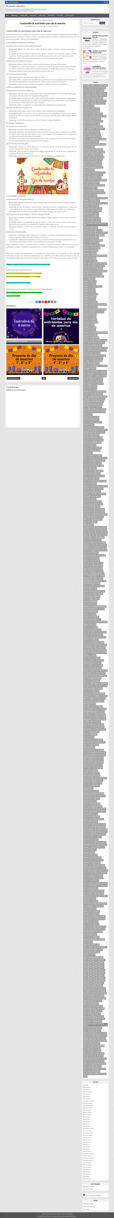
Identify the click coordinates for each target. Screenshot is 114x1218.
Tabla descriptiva (96, 1014)
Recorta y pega (99, 903)
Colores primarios (98, 240)
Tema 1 (92, 1038)
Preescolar (97, 816)
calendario (104, 198)
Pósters (104, 811)
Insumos (97, 617)
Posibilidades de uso (96, 811)
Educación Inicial (87, 437)
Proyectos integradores (89, 885)
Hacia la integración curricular (90, 594)
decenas (100, 361)
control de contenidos (95, 271)
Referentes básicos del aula (89, 909)
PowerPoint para (94, 814)
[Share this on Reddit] (52, 302)
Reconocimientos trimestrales (90, 901)
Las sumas (104, 645)
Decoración (91, 363)
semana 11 (91, 962)
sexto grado (103, 998)
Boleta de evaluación (88, 188)
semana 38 (97, 980)
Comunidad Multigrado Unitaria (90, 250)
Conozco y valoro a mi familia (90, 261)
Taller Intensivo (101, 1019)
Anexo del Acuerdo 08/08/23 (89, 134)
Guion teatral (93, 588)
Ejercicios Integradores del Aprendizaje (92, 455)
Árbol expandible (87, 152)
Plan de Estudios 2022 (88, 786)
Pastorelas (86, 768)
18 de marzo (94, 88)
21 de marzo (92, 90)
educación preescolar (88, 440)
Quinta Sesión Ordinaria (98, 891)
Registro (97, 914)
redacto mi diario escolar (97, 906)
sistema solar (86, 1008)
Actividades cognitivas (100, 101)
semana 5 (102, 983)
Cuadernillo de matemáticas (89, 297)
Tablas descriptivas (88, 1019)
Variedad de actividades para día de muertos (59, 342)
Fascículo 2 (104, 530)
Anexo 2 (85, 131)
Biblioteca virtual (96, 180)
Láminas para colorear (88, 640)
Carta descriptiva (87, 221)
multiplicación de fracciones (90, 716)
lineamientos (86, 663)
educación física (87, 435)
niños (103, 727)
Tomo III (85, 1058)
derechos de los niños (88, 366)
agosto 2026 (87, 1178)
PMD (96, 804)
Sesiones (104, 993)
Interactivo (98, 619)
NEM (100, 727)
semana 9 (101, 985)
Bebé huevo (85, 177)
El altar (105, 458)
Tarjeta (94, 1030)
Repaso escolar (101, 919)
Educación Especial (100, 432)
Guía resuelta (86, 588)
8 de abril (85, 98)
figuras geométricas (88, 563)
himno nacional (86, 596)
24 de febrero (86, 96)
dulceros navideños (88, 430)
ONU (84, 757)
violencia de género (101, 1074)
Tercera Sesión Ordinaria (98, 1046)
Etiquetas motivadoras (88, 506)
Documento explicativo (88, 425)
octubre (85, 755)
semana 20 (101, 967)
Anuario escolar (97, 136)
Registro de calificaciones (89, 916)
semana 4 (85, 983)
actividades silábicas (88, 116)
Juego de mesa (98, 629)
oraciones (88, 757)
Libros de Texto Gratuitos (97, 660)
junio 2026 (86, 1174)
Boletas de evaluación (88, 190)
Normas (93, 732)
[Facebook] (105, 2)
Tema (84, 1038)
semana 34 (97, 978)
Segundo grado (23, 15)
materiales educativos (88, 693)
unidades (95, 1069)
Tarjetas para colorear (88, 1035)
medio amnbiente (95, 701)
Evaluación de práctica (88, 509)
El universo (93, 468)
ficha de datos (86, 540)
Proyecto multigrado (88, 878)
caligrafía (99, 208)
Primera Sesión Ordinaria (89, 832)
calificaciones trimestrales (89, 208)
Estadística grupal (98, 489)
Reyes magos (86, 934)
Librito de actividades (88, 652)
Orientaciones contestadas (97, 760)
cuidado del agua (87, 353)
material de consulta (102, 686)
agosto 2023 (87, 1098)
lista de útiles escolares (97, 665)
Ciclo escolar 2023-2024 (89, 233)
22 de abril (85, 93)
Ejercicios (93, 445)
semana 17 (102, 965)
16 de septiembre (87, 88)
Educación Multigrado (97, 437)
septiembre (86, 991)
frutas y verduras (100, 576)
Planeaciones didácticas (89, 798)
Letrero (90, 650)
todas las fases (87, 1053)
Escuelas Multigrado (88, 481)
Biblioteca (98, 177)
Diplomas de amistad (93, 404)
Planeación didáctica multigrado (91, 791)
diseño (103, 412)
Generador (85, 581)
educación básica (91, 432)
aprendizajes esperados (88, 147)
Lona (97, 668)
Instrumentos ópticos (88, 617)
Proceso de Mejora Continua (99, 834)
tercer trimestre (87, 1046)
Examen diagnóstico (97, 519)
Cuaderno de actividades (89, 332)
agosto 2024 (87, 1126)
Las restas (92, 645)
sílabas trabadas (98, 1001)
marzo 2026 (87, 1167)
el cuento (97, 460)
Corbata (85, 273)
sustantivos (99, 1011)
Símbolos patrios (87, 1003)
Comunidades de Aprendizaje (89, 253)
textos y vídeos (96, 1048)
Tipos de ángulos (87, 1051)
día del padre (86, 386)
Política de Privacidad (89, 1206)
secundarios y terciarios (89, 955)
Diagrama (100, 394)
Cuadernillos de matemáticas (90, 320)
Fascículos (104, 532)
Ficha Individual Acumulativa (89, 545)
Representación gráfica (100, 926)
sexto (97, 998)
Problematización (87, 834)
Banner (91, 167)
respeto (97, 929)
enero (97, 471)
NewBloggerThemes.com (69, 1216)
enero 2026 (87, 1162)
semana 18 (85, 967)
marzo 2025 (87, 1142)
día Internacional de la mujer (90, 389)
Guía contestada (102, 581)
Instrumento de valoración (89, 614)
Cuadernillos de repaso (88, 325)
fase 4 (98, 535)
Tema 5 (88, 1040)
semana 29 (85, 975)
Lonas (100, 668)
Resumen (85, 932)
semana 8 (95, 985)
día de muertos (49, 20)
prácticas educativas (88, 816)
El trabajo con (86, 468)
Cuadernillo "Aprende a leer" (89, 281)
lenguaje (103, 647)
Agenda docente (87, 121)
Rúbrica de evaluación (88, 939)
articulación (90, 154)
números (101, 739)
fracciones (97, 573)
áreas (103, 152)
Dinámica (85, 402)
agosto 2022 (86, 1087)
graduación (91, 581)
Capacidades (86, 213)
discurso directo (87, 412)
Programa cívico (103, 845)
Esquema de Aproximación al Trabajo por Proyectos (95, 486)
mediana (103, 693)
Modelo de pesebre (100, 711)
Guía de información (87, 583)
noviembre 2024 (88, 1133)
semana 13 (101, 962)
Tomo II (101, 1056)
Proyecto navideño (98, 878)
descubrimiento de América (89, 368)
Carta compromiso (87, 218)
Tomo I (97, 1056)
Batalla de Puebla (99, 175)
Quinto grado (51, 15)
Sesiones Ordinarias (88, 996)
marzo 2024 (87, 1114)
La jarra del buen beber (88, 637)
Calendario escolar (87, 203)
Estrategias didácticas (95, 496)
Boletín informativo (99, 190)
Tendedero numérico (88, 1043)
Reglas (84, 919)
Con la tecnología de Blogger (93, 1195)
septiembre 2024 (88, 1128)
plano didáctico (87, 801)
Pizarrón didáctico (87, 781)
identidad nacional (87, 601)
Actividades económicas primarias (91, 111)
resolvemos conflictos (88, 929)
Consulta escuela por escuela (90, 268)
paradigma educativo (88, 765)
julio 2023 (86, 1096)
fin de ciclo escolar (98, 563)
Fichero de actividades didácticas (91, 558)
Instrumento (95, 612)
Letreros (95, 650)
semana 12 (96, 962)
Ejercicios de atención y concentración (92, 448)
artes (84, 154)
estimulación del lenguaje (89, 494)
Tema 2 (100, 1038)
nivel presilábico (102, 729)
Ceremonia (95, 227)
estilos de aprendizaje (88, 491)
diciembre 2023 (88, 1108)
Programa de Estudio (100, 847)
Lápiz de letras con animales (90, 642)
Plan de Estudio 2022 (88, 783)
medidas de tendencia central (98, 699)
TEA (96, 1035)
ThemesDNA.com (47, 1216)
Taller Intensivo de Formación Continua (92, 1021)
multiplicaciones (102, 716)
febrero (102, 537)
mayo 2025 (86, 1146)
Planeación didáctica (88, 788)
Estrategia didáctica (101, 494)
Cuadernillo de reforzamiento (90, 302)
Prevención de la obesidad (100, 824)
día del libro (86, 384)
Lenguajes (85, 650)
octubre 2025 (87, 1155)
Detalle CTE (99, 371)
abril (102, 98)
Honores (98, 596)
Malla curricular (87, 678)
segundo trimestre (87, 960)
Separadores (102, 988)
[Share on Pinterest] (46, 302)
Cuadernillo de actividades (39, 20)
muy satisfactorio (96, 722)
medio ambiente (86, 701)
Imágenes (95, 601)
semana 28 (102, 973)
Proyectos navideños (88, 888)
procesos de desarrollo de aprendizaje (92, 837)
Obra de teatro (101, 742)
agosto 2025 (87, 1151)
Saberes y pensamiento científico (91, 947)
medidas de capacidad (102, 696)
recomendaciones (100, 893)
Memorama (85, 704)
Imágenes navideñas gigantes (90, 604)
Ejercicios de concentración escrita (91, 450)
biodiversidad (91, 183)
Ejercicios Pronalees (88, 458)
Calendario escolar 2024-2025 (100, 203)
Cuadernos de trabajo (102, 340)
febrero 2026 (87, 1165)
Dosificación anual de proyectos (91, 427)
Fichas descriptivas (88, 550)
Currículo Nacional (100, 355)
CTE (103, 276)
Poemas (95, 806)
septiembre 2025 (88, 1153)
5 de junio (99, 96)
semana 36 (85, 980)
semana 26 (91, 973)
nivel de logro (93, 729)
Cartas (94, 221)
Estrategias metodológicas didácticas (92, 501)
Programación (97, 862)
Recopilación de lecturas (89, 903)
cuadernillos (86, 312)
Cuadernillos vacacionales (89, 330)
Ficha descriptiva (87, 542)
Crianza (100, 273)
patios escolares (93, 768)
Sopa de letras (86, 1011)
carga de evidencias (94, 213)
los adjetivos (104, 670)
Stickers (93, 1011)
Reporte (85, 921)
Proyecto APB (104, 870)
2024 (88, 90)
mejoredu (102, 701)
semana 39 (102, 980)
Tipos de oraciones (96, 1051)
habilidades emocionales (89, 591)
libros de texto (87, 660)
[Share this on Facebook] (40, 302)
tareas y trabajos (87, 1030)
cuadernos (96, 337)
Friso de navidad (87, 576)
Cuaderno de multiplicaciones (90, 335)
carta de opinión (97, 218)
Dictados (91, 399)
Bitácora (97, 183)
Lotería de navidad (92, 676)
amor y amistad (87, 129)
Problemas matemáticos (101, 832)
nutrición (95, 742)
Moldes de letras (92, 714)
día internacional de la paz (89, 391)
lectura (93, 647)
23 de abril (98, 93)
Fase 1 (87, 535)
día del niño (100, 384)
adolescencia (86, 119)
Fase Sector (93, 537)
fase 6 (105, 535)
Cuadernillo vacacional (100, 309)
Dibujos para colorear (102, 396)
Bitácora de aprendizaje (88, 185)
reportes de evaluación (88, 926)
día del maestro (93, 384)
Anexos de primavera (88, 136)
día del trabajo (93, 386)
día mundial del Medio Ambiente (90, 394)
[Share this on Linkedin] (49, 302)
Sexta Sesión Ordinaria (99, 996)
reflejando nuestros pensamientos (91, 911)
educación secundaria (88, 443)
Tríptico (99, 1066)
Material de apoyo (92, 686)
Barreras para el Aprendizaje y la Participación (94, 172)
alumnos (100, 126)
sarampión (92, 949)
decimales (85, 363)
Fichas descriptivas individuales (90, 553)
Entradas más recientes (13, 378)
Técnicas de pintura (102, 1035)
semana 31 (102, 975)
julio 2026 (86, 1176)
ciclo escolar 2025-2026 (89, 235)
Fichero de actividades (100, 555)
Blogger (71, 1214)
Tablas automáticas (88, 1016)
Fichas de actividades (92, 547)
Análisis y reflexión (95, 129)
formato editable (87, 571)
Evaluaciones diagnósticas (101, 514)
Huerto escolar (87, 599)
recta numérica (86, 906)
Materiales (96, 691)
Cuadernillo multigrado (88, 309)
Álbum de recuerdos (88, 124)
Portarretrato (86, 811)
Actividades (92, 101)
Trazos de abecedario (88, 1066)
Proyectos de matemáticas (89, 883)
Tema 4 (84, 1040)
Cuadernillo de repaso (88, 304)
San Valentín (86, 949)
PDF (101, 768)
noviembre (94, 734)
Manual (99, 678)
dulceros (101, 427)
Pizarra (95, 778)
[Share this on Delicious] (55, 302)
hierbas (101, 594)
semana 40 (90, 983)
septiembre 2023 (88, 1101)
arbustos (99, 152)
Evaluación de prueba (100, 509)
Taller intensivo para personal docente (92, 1028)
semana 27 (97, 973)
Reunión (90, 932)
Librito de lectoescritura (100, 652)
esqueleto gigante (87, 483)
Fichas (84, 547)
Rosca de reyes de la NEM (89, 937)
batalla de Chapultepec (88, 175)
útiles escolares (102, 1069)
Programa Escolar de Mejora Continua (92, 857)
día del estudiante (87, 381)
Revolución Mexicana (97, 932)
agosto (101, 121)
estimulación (98, 491)
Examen (90, 517)
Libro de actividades (91, 655)
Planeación (97, 786)
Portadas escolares (88, 809)
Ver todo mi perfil (87, 1189)
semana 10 (85, 962)
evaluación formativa (100, 512)
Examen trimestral (87, 522)
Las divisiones (100, 642)
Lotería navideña (100, 676)
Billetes (85, 183)
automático (99, 160)
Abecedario (97, 98)
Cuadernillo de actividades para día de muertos (43, 23)
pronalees (91, 868)
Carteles (99, 221)
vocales (85, 1076)
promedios (85, 868)
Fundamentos (86, 578)
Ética (96, 504)
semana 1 (103, 960)
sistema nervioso (99, 1006)
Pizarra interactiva (102, 778)
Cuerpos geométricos (88, 350)
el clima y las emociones (89, 460)
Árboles (94, 152)
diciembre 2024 (88, 1135)
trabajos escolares (88, 1063)
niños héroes (86, 729)
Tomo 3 (89, 1056)
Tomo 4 (93, 1056)
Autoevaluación (100, 157)
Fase (84, 535)
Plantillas (94, 801)
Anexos (98, 134)
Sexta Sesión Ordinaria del (89, 998)
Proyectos (96, 880)
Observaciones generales (89, 747)
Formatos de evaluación (97, 571)
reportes (97, 924)
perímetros (96, 773)
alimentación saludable (88, 126)
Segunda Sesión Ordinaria (89, 957)
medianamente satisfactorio (89, 696)
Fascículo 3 (86, 532)
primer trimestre (95, 829)
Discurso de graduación (100, 409)
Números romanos (87, 742)
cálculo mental (97, 198)
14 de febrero (104, 85)
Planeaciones (86, 796)
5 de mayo (104, 96)
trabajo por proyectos (100, 1058)
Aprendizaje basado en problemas (91, 144)
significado (86, 1001)
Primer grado (14, 15)
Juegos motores (96, 632)
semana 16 (96, 965)
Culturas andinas (96, 353)
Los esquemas (86, 673)
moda (94, 711)
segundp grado (96, 960)
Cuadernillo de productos (89, 299)
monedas (98, 714)
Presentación (86, 821)
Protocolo (92, 870)
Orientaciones (86, 760)
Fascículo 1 (97, 530)
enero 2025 (87, 1137)
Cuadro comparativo (88, 343)
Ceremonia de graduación (89, 230)
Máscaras (98, 683)
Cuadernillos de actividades (89, 314)
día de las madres (102, 376)
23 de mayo (104, 93)
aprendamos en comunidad (100, 139)
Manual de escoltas (87, 681)
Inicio (7, 15)
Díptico (100, 404)
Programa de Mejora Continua (90, 855)
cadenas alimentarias (100, 193)
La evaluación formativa (97, 635)
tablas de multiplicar (99, 1016)
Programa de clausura (88, 847)
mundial (85, 719)
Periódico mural (87, 775)
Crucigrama (98, 276)
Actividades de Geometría (89, 103)
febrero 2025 (87, 1139)
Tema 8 (100, 1040)
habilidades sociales (100, 591)
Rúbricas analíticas (88, 942)
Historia (93, 596)
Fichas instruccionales (88, 555)
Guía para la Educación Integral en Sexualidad (93, 586)
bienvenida (104, 180)
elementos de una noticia (89, 471)
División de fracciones (88, 419)
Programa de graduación (89, 852)
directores (86, 409)
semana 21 (85, 970)
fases (98, 537)
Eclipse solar (99, 430)
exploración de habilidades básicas (91, 527)
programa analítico (93, 845)
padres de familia (99, 763)
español (96, 481)
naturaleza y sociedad (88, 727)
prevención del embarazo (89, 827)
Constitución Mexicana (99, 266)
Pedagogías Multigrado (88, 770)
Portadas (100, 806)
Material (85, 686)
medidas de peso (87, 699)
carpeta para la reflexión (89, 216)
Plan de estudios (98, 783)
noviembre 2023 (88, 1105)
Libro (84, 655)
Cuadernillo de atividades (89, 289)
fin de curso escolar (88, 565)
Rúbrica (97, 937)
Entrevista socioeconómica (89, 476)
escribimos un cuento (88, 478)
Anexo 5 (98, 131)
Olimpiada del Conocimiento (99, 755)
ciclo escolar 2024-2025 (101, 233)
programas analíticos (88, 865)
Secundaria (97, 952)
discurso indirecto (96, 412)
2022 (84, 90)
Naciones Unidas (87, 724)
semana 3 (91, 975)
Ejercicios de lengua (88, 453)
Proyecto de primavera (101, 873)
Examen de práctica (87, 519)
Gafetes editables (99, 578)
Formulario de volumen (88, 573)
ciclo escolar (99, 230)
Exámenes (95, 522)
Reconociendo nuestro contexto (91, 896)
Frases (102, 573)
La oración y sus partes (100, 637)
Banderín (99, 165)
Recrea (105, 903)
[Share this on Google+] (43, 302)
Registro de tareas (100, 916)
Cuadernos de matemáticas (89, 340)
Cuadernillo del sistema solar (90, 307)
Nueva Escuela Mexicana (88, 737)
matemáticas (104, 683)
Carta (97, 216)
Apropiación (100, 149)
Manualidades (96, 681)
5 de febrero (93, 96)
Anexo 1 (102, 129)
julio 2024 (86, 1124)
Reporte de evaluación (93, 921)
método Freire (92, 704)
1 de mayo (85, 85)
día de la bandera (87, 373)
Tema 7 (96, 1040)
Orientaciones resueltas (89, 763)
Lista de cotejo (86, 665)
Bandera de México (87, 162)
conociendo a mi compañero (89, 258)
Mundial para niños (101, 719)
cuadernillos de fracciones (89, 317)
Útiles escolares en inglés (89, 1071)
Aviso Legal (86, 1209)
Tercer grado (33, 15)
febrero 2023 (87, 1091)
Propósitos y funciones (100, 868)
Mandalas (94, 678)
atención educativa (98, 154)
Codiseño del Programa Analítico (91, 238)
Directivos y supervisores (95, 407)
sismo (97, 1003)
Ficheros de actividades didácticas (91, 560)
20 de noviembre (102, 88)
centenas (90, 227)
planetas (98, 798)
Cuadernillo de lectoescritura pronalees (99, 67)
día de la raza (86, 376)
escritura (96, 478)
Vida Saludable (86, 1074)
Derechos (97, 363)
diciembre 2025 (88, 1160)
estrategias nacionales (88, 504)
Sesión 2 (85, 993)
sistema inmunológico (88, 1006)
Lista (100, 663)
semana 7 (90, 985)
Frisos (93, 576)
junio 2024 (86, 1121)
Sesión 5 (99, 993)
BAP (93, 170)
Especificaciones (102, 481)
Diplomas (85, 404)
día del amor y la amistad (97, 378)
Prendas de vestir (99, 819)
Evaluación (97, 506)
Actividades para (98, 113)
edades (84, 432)
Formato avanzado (98, 568)
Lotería (85, 676)
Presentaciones (94, 821)
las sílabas (98, 645)
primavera (103, 827)
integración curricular (88, 619)
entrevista (97, 473)
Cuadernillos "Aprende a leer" (97, 312)
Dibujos (94, 396)
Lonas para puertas (87, 670)
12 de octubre (97, 85)
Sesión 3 (90, 993)
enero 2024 (87, 1110)
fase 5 (102, 535)
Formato (101, 565)
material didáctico (98, 688)
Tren (95, 1066)
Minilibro (89, 711)
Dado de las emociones (88, 358)
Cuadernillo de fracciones (89, 291)
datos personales (99, 358)
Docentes (97, 419)
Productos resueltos (101, 842)
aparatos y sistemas (88, 139)
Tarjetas (99, 1030)
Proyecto (98, 870)
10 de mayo (90, 85)
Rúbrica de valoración (99, 939)
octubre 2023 (87, 1103)
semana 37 (91, 980)
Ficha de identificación (96, 540)
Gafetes (92, 578)
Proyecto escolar (87, 875)
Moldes (85, 714)
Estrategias (86, 496)
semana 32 (85, 978)
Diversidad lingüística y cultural (91, 417)
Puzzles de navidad (87, 891)
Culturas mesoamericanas (89, 355)
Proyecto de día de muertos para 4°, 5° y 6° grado (60, 372)
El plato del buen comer (88, 463)
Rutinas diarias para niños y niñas (91, 944)
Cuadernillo (92, 279)
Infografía (104, 606)
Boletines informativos (88, 193)
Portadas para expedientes (100, 809)
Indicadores (98, 606)
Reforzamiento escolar (88, 914)
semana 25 (85, 973)
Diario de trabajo (87, 396)
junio (105, 632)
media (99, 693)
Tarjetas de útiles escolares (100, 1033)
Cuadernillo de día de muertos (17, 342)
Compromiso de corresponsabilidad (91, 248)
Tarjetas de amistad (87, 1033)
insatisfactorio (87, 612)
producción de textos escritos (90, 839)
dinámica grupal (92, 402)
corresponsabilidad (92, 273)
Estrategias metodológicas (89, 499)
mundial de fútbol (92, 719)
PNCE (99, 804)
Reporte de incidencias (88, 924)
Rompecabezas (93, 934)
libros (98, 658)
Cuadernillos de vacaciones (89, 327)
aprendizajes (103, 144)
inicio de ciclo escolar (99, 609)
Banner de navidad (87, 170)
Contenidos (86, 271)
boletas (95, 188)
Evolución (85, 517)
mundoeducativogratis (13, 2)
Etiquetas (100, 504)
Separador (96, 988)
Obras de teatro (87, 745)
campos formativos (96, 211)
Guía (96, 581)
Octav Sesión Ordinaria (88, 752)
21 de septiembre (100, 90)
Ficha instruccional (102, 545)
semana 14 (85, 965)
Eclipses (105, 430)
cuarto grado (98, 345)
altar (96, 126)
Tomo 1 (102, 1053)
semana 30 (96, 975)
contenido (100, 268)
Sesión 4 (95, 993)
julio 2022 (86, 1085)
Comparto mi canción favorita (90, 245)
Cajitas (85, 195)
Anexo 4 (93, 131)
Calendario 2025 (95, 200)
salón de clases (103, 947)
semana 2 (96, 967)
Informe (91, 609)
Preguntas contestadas (89, 819)
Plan (94, 781)
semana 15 (91, 965)
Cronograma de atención (89, 276)
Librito (104, 650)
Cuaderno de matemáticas (101, 332)
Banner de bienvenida (98, 167)
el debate (103, 460)
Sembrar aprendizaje (88, 988)
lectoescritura (87, 647)
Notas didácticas (87, 734)
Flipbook (96, 565)
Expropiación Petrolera (88, 530)
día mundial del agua (101, 391)
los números (102, 673)
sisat (93, 1003)
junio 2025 (86, 1149)
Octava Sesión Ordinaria (100, 752)
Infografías (86, 609)
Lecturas (98, 647)
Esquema (94, 483)
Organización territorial (97, 757)
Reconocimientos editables (89, 898)
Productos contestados (89, 842)
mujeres (103, 714)
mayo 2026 (86, 1171)
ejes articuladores (98, 458)
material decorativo (88, 688)
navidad (96, 727)
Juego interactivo (87, 632)
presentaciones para (88, 824)
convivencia (104, 271)
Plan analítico (99, 781)
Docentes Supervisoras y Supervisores (92, 422)
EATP (94, 430)
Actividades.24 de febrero (100, 116)
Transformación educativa (99, 1063)
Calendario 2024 (87, 200)
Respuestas (102, 929)
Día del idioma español (98, 381)
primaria (98, 827)
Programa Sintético (88, 862)
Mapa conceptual (87, 683)
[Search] (107, 2)
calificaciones (95, 206)
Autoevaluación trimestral (89, 160)
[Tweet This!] (36, 302)
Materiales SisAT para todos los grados (100, 36)
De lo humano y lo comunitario (90, 361)
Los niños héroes (94, 673)
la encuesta (88, 635)
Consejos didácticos (88, 266)
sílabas (91, 1001)
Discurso (91, 409)
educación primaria (98, 440)
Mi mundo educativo (15, 6)
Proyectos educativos (102, 883)
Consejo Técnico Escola (88, 263)
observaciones (95, 745)
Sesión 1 (104, 991)
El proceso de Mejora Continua (90, 466)
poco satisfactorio (87, 806)
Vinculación (94, 1074)
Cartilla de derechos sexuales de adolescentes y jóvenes (94, 224)
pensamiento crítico (88, 773)
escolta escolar (100, 476)
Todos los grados (69, 15)
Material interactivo (88, 691)
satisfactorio (99, 949)
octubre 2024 (87, 1130)
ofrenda (90, 755)
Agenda (99, 119)
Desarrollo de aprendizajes (101, 366)
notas (97, 732)
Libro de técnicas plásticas (89, 658)
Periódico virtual (96, 775)
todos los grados (96, 1053)
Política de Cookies (88, 1203)
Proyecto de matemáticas (89, 873)
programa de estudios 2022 (89, 850)
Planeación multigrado (98, 793)
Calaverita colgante (92, 195)
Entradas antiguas (73, 378)
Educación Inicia (95, 435)
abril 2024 (86, 1117)
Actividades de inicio (100, 103)
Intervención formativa (101, 622)
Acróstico (85, 101)
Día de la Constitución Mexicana (99, 373)
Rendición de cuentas (92, 919)
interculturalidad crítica (89, 622)
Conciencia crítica (102, 256)
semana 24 (102, 970)
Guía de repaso (96, 583)
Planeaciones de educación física (97, 796)
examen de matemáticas (98, 517)
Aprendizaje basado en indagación (91, 142)
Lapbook (96, 640)
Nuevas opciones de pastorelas (90, 739)
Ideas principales (95, 599)
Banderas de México (97, 162)
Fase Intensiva (86, 537)
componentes (101, 245)
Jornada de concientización (89, 624)
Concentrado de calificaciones (90, 256)
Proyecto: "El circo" (88, 880)
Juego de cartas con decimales (90, 627)
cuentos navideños (95, 348)
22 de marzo (92, 93)
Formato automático (88, 568)
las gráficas (86, 645)
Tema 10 (96, 1038)
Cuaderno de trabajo (88, 337)
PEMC (96, 770)
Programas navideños (100, 865)
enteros (101, 471)
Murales (89, 722)
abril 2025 (86, 1144)
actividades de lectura (88, 106)
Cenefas (85, 227)
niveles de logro (87, 732)
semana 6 (85, 985)
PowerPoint (86, 814)
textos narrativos (87, 1048)
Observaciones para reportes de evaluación (93, 750)
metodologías (86, 709)
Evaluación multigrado (88, 514)
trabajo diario (91, 1058)
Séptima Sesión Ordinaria (95, 991)
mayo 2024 (86, 1119)
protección (86, 870)
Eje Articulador (87, 445)
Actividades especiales (88, 113)
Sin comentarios (103, 39)
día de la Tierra (93, 376)
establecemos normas (88, 489)
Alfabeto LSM (97, 124)
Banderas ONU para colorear (90, 165)
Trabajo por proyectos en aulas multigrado (93, 1061)
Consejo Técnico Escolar (101, 263)
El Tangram (101, 466)
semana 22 (91, 970)
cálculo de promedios (88, 198)
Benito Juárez (92, 177)
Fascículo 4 (92, 532)
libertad (100, 650)
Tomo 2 (85, 1056)
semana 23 (96, 970)
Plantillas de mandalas (88, 804)
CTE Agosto (86, 279)
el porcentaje (98, 463)
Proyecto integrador (98, 875)
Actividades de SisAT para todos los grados (99, 51)
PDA (99, 768)
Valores (98, 1071)
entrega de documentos (88, 473)
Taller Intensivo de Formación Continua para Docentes (93, 1024)
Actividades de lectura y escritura (91, 108)
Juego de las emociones (88, 629)
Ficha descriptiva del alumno (99, 542)
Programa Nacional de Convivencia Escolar (93, 860)
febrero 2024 (87, 1112)
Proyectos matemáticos (101, 885)
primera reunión (103, 829)
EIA (100, 443)
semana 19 (91, 967)
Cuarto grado (42, 15)
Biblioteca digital (87, 180)
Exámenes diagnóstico (88, 524)
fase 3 (94, 535)
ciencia (97, 235)
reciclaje (93, 893)
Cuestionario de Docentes (100, 350)
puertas (96, 888)
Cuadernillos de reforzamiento (90, 322)
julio (102, 632)
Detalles (104, 371)
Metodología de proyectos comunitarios (92, 706)
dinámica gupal (100, 402)
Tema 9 (104, 1040)
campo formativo (87, 211)
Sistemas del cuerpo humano (97, 1008)
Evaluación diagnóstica (88, 512)
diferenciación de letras (99, 399)
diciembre (85, 399)
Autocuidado (93, 157)
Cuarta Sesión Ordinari (99, 343)
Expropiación (103, 527)
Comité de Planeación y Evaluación (91, 243)
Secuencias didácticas (88, 952)
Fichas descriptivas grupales (100, 550)
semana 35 (102, 978)
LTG (106, 676)
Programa (85, 845)
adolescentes (93, 119)
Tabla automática (87, 1014)
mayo (96, 693)
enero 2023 (86, 1089)
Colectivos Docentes (88, 240)
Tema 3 (88, 1038)
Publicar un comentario (53, 26)
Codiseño (102, 235)
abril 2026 (86, 1169)
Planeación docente (87, 793)
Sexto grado (60, 15)
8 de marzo (91, 98)
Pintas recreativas (87, 778)
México (84, 711)
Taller (95, 1019)
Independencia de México (88, 606)
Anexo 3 (89, 131)
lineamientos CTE (94, 663)
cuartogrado (86, 348)
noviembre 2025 (88, 1158)
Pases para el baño (98, 765)
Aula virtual (86, 157)
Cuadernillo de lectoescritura (90, 294)
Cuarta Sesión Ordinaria (89, 345)
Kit (84, 635)
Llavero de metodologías (89, 668)
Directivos (85, 407)
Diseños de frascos (87, 414)
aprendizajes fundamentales (89, 149)
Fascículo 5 (98, 532)
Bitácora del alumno (100, 185)
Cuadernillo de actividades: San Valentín (92, 286)
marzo (93, 683)
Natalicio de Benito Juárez (98, 724)
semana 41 (96, 983)
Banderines (85, 167)
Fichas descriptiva (102, 547)
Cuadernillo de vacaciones (100, 304)
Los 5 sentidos (96, 670)
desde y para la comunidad (89, 371)
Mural (84, 722)
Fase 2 (91, 535)
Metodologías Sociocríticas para (98, 709)
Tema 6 (92, 1040)
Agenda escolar (95, 121)
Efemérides (96, 443)
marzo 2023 (86, 1094)
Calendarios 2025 (87, 206)
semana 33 (91, 978)
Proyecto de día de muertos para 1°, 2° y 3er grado (23, 372)
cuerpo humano (103, 348)
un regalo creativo (87, 1069)
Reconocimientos (103, 896)
